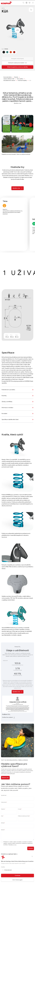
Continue (17, 875)
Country (3, 867)
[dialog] (17, 495)
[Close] (32, 856)
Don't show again (17, 880)
